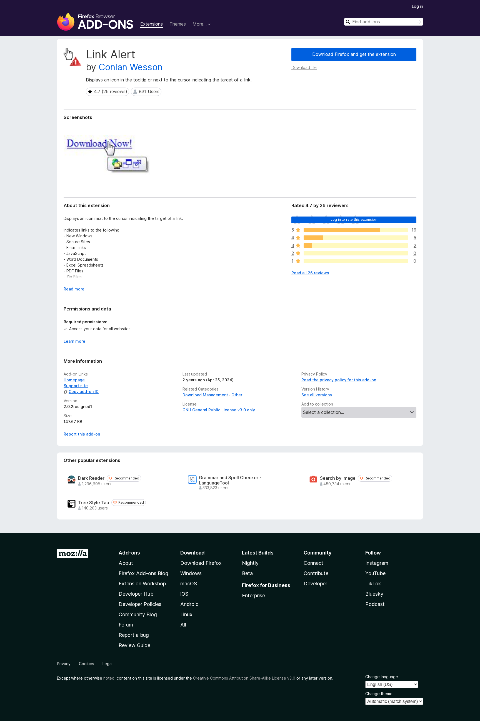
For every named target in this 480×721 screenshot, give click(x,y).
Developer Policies (140, 604)
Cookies (86, 663)
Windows (191, 573)
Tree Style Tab (93, 502)
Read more (74, 289)
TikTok (373, 583)
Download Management (205, 394)
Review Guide (134, 645)
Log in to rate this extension (354, 219)
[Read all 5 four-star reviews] (356, 237)
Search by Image (338, 478)
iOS (184, 594)
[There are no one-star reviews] (356, 261)
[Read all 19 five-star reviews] (356, 230)
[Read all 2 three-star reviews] (356, 245)
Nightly (250, 563)
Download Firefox (201, 563)
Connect (313, 563)
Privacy (64, 663)
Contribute (316, 573)
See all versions (316, 394)
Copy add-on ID (84, 391)
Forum (126, 625)
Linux (186, 614)
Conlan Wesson (130, 67)
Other (236, 394)
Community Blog (138, 614)
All (183, 625)
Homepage (74, 379)
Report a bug (134, 635)
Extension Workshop (142, 583)
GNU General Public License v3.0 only (218, 409)
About (126, 563)
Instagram (376, 563)
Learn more (74, 341)
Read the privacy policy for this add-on (338, 379)
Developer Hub (136, 594)
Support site (76, 385)
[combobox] (383, 22)
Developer (315, 583)
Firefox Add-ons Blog (143, 573)
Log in (417, 6)
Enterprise (253, 595)
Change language (381, 676)
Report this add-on (82, 434)
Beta (247, 573)
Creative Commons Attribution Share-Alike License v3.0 (244, 678)
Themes (177, 24)
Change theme (378, 693)
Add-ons (129, 553)
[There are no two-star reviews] (356, 253)
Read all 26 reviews (310, 272)
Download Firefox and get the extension (354, 54)
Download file (304, 67)
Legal (107, 663)
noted (108, 678)
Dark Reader (91, 478)
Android (189, 604)
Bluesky (374, 594)
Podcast (375, 604)
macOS (188, 583)
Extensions (151, 24)
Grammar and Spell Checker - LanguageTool (230, 480)
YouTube (375, 573)
